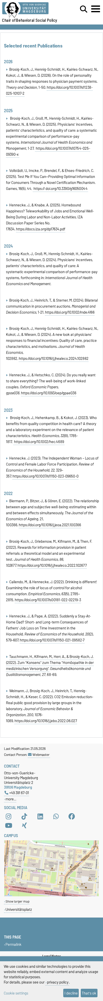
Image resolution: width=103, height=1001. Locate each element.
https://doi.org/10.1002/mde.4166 (69, 312)
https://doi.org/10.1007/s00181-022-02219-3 (48, 600)
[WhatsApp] (56, 816)
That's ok (89, 993)
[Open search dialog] (83, 9)
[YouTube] (8, 825)
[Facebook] (71, 816)
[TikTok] (24, 816)
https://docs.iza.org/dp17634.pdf (40, 229)
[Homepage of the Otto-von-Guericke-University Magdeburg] (32, 10)
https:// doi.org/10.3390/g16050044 (61, 189)
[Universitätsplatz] (51, 895)
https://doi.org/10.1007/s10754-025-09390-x (48, 151)
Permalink (14, 944)
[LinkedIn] (40, 816)
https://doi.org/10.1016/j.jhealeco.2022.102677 (52, 565)
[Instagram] (8, 816)
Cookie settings (16, 993)
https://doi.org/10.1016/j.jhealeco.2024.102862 (53, 359)
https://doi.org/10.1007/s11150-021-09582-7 (52, 640)
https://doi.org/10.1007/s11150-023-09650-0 (45, 476)
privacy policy (57, 982)
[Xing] (24, 825)
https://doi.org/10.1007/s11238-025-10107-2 (49, 90)
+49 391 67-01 (19, 793)
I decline (71, 993)
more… (11, 799)
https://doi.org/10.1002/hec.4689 (39, 442)
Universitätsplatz (19, 909)
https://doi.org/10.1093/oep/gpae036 (48, 393)
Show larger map (18, 901)
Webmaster (41, 755)
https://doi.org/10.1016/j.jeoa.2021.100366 (50, 525)
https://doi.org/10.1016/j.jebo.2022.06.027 (45, 721)
